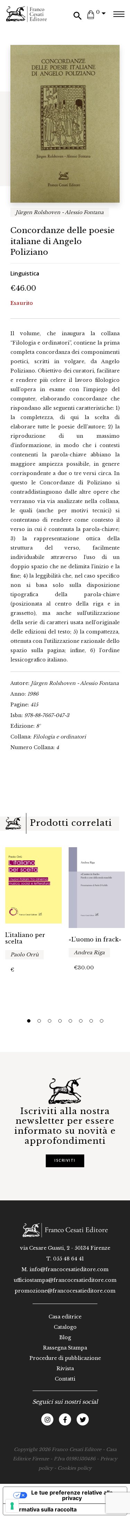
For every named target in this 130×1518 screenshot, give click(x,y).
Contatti (65, 1379)
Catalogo (65, 1327)
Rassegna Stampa (65, 1348)
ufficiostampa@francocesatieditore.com (65, 1280)
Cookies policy (75, 1468)
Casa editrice (65, 1317)
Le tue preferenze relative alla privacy (72, 1495)
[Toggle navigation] (119, 14)
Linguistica (24, 273)
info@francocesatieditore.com (69, 1269)
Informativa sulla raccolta (43, 1509)
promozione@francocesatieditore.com (65, 1291)
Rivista (65, 1368)
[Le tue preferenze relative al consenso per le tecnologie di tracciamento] (12, 1505)
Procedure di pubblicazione (65, 1358)
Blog (65, 1337)
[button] (29, 1020)
